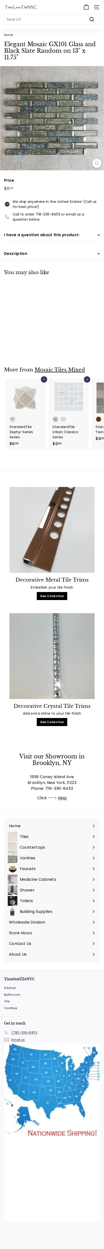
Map (62, 798)
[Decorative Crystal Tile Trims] (52, 656)
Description (15, 253)
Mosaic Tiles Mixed (60, 370)
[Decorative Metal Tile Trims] (52, 530)
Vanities (10, 1008)
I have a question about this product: (42, 234)
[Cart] (86, 7)
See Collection (52, 596)
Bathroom (12, 994)
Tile (7, 1001)
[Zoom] (96, 163)
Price (9, 180)
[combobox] (52, 19)
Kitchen (10, 988)
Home (8, 35)
